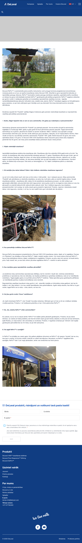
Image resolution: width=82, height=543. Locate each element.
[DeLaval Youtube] (44, 527)
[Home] (10, 4)
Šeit (76, 431)
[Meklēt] (2, 12)
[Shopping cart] (79, 4)
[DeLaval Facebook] (38, 527)
